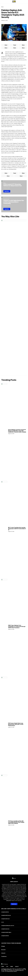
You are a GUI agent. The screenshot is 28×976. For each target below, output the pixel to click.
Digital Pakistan (6, 199)
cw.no (2, 922)
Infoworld (3, 953)
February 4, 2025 (4, 20)
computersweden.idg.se (6, 932)
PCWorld (3, 946)
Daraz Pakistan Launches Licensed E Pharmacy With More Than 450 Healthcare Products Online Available (17, 431)
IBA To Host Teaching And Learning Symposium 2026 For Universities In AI (17, 528)
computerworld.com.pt (6, 915)
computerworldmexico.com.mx (7, 925)
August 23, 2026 (11, 433)
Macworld (3, 949)
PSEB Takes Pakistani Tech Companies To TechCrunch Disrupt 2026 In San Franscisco (16, 626)
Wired (2, 6)
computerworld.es (5, 911)
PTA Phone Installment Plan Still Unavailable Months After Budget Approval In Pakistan (16, 822)
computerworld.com (5, 918)
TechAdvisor (4, 956)
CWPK (2, 966)
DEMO (11, 966)
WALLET (17, 966)
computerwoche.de (5, 928)
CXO (7, 966)
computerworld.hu (5, 935)
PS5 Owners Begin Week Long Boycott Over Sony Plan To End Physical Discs (15, 724)
